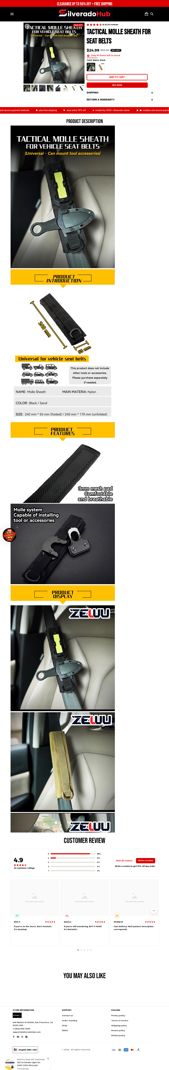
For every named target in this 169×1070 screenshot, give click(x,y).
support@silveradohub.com (27, 1032)
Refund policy (118, 1035)
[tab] (78, 950)
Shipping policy (119, 1025)
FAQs (64, 1025)
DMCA (65, 1030)
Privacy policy (118, 1015)
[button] (9, 535)
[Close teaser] (17, 527)
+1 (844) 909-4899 (21, 1029)
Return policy (118, 1030)
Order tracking (69, 1020)
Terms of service (119, 1020)
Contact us (67, 1015)
